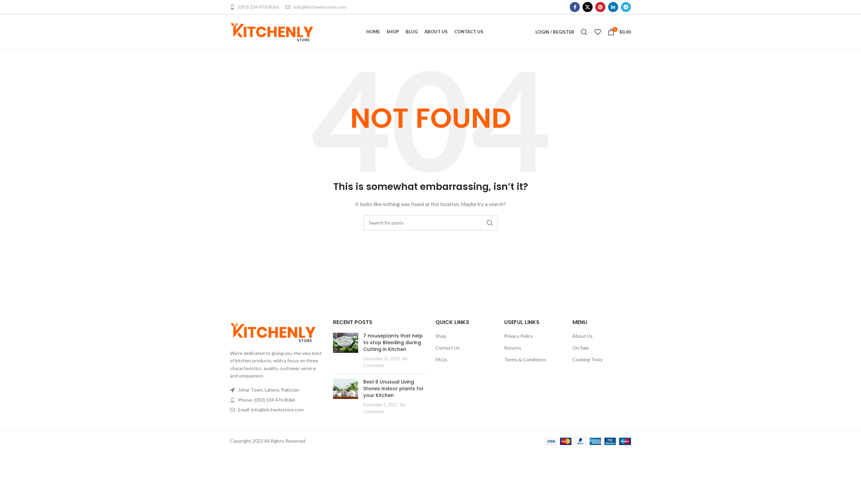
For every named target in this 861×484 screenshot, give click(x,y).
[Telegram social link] (626, 7)
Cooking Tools (587, 359)
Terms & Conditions (525, 359)
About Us (582, 336)
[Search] (584, 32)
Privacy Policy (518, 336)
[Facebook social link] (575, 7)
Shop (441, 336)
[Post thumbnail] (345, 350)
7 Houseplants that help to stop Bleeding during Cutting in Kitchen (393, 342)
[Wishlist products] (597, 32)
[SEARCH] (490, 223)
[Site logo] (272, 31)
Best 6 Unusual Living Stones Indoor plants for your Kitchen (393, 388)
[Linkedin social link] (613, 7)
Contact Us (448, 348)
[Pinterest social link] (600, 7)
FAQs (441, 359)
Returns (512, 348)
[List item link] (276, 400)
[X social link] (588, 7)
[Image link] (273, 331)
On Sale (580, 348)
